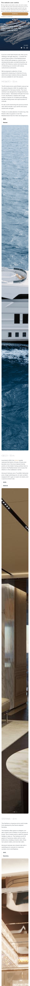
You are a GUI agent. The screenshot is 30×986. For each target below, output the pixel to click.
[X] (24, 47)
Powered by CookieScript (7, 16)
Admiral (17, 460)
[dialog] (15, 9)
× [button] (28, 1)
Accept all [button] (15, 13)
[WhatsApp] (27, 47)
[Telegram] (21, 47)
